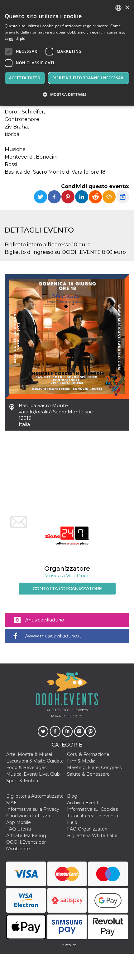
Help (72, 822)
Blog (72, 796)
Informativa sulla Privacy (32, 809)
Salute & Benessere (88, 774)
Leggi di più (15, 38)
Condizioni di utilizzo (28, 816)
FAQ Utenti (18, 829)
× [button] (127, 7)
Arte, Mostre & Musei (29, 754)
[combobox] (118, 8)
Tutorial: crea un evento (92, 816)
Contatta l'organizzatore (67, 588)
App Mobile (18, 822)
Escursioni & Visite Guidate (35, 761)
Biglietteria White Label (92, 835)
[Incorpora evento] (109, 196)
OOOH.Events (74, 709)
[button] (67, 94)
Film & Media (81, 761)
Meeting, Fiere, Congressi (94, 767)
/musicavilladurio (44, 620)
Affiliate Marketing (26, 835)
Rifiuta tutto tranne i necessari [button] (88, 78)
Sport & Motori (22, 781)
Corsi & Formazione (88, 754)
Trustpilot (68, 945)
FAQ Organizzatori (87, 829)
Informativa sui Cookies (92, 809)
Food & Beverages (26, 767)
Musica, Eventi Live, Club (33, 774)
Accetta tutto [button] (25, 78)
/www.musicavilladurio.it (53, 636)
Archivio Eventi (83, 802)
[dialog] (67, 53)
